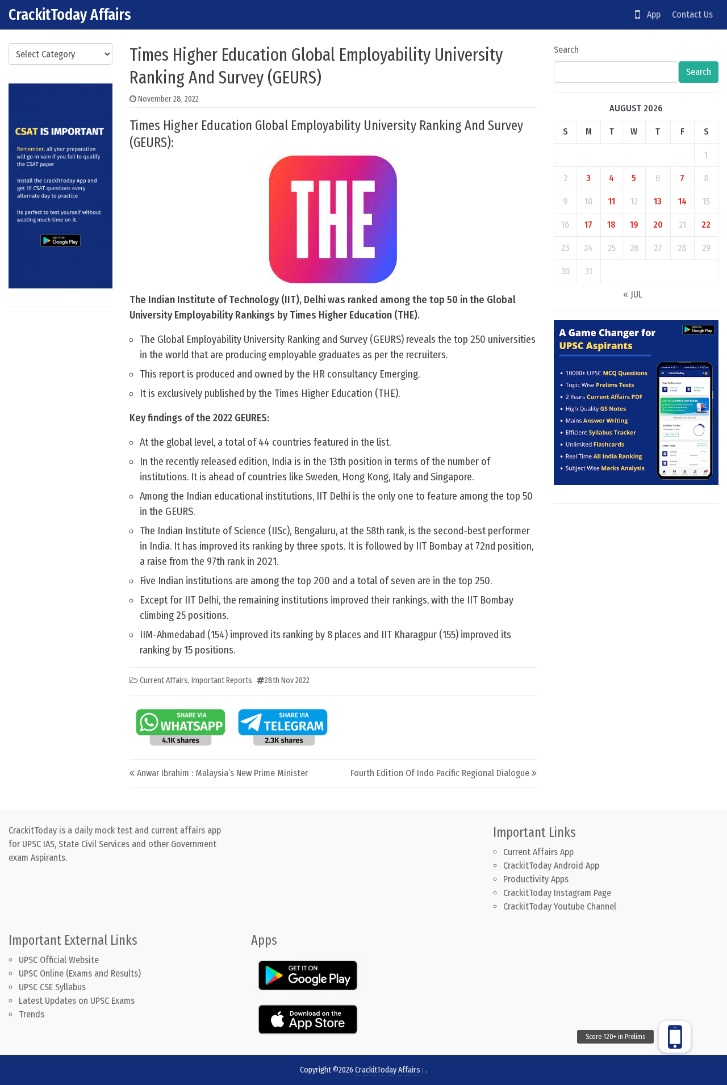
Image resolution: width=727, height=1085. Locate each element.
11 (611, 201)
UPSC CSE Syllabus (53, 987)
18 (611, 224)
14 (682, 201)
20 (658, 224)
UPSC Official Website (59, 959)
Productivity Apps (536, 879)
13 (658, 201)
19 (634, 224)
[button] (675, 1037)
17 (588, 224)
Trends (31, 1014)
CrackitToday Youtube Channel (559, 906)
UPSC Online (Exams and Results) (80, 973)
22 (706, 224)
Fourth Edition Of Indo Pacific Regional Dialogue (439, 773)
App (650, 14)
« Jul (632, 294)
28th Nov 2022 (287, 680)
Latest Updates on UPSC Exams (77, 1000)
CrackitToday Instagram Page (557, 892)
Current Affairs (164, 680)
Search (566, 49)
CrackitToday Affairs (70, 14)
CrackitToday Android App (551, 865)
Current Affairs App (538, 852)
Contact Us (692, 14)
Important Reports (221, 680)
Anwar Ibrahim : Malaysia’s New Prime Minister (222, 773)
